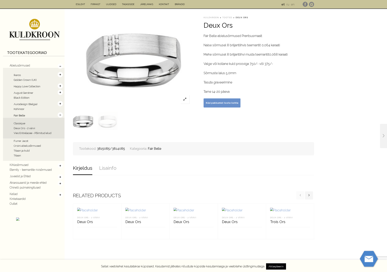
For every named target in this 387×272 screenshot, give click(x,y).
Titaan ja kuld (22, 150)
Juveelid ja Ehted (20, 176)
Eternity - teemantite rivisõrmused (31, 169)
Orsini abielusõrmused (27, 145)
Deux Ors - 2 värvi (24, 128)
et (283, 4)
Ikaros (17, 75)
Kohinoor (19, 109)
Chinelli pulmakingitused (25, 187)
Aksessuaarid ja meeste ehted (28, 182)
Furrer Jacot (21, 140)
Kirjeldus (82, 168)
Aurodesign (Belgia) (25, 104)
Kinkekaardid (18, 198)
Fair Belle (19, 115)
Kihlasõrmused (19, 165)
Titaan (17, 155)
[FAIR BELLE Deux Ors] (383, 136)
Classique (19, 123)
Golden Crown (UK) (25, 79)
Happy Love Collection (27, 86)
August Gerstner (23, 92)
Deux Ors (85, 222)
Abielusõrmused (20, 65)
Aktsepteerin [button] (276, 266)
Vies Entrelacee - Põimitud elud (32, 133)
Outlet (13, 203)
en (292, 4)
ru (287, 4)
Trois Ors (277, 222)
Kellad (14, 194)
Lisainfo (108, 168)
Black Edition (21, 97)
